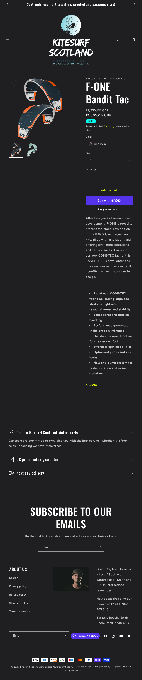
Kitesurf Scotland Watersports (36, 667)
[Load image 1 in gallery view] (16, 150)
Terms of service (19, 611)
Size (88, 153)
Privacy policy (18, 586)
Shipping (109, 126)
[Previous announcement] (7, 4)
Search (13, 577)
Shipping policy (19, 603)
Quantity (91, 169)
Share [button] (93, 384)
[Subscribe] (100, 547)
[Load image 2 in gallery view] (32, 150)
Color (89, 136)
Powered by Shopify (63, 667)
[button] (8, 39)
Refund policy (18, 594)
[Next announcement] (135, 4)
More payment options (109, 209)
